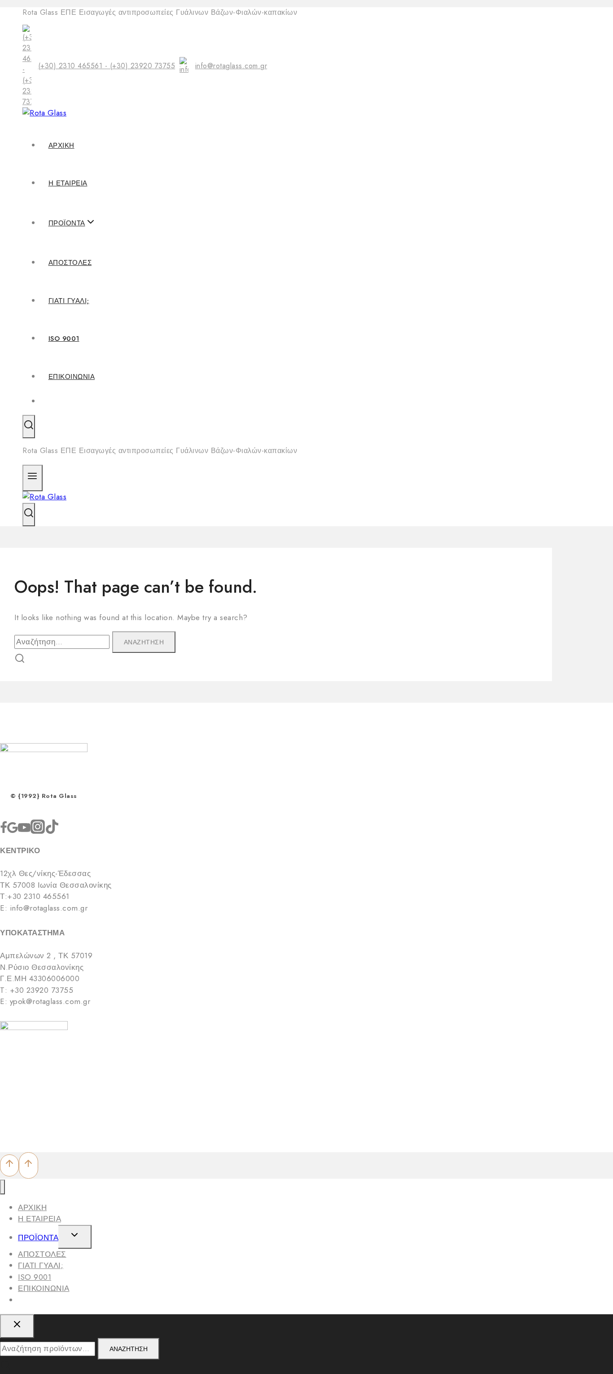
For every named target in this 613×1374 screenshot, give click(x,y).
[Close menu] (2, 1187)
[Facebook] (3, 831)
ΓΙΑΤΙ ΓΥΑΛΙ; (68, 301)
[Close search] (17, 1326)
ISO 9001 (63, 339)
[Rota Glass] (44, 112)
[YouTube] (24, 831)
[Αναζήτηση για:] (63, 641)
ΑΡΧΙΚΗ (61, 145)
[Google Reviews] (12, 831)
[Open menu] (32, 478)
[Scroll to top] (9, 1165)
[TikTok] (52, 831)
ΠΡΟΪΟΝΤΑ (38, 1237)
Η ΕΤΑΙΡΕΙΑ (68, 183)
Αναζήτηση (128, 1348)
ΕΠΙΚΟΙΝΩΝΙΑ (71, 377)
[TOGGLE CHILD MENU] (75, 1237)
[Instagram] (38, 831)
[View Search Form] (28, 426)
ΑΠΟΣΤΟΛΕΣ (70, 263)
